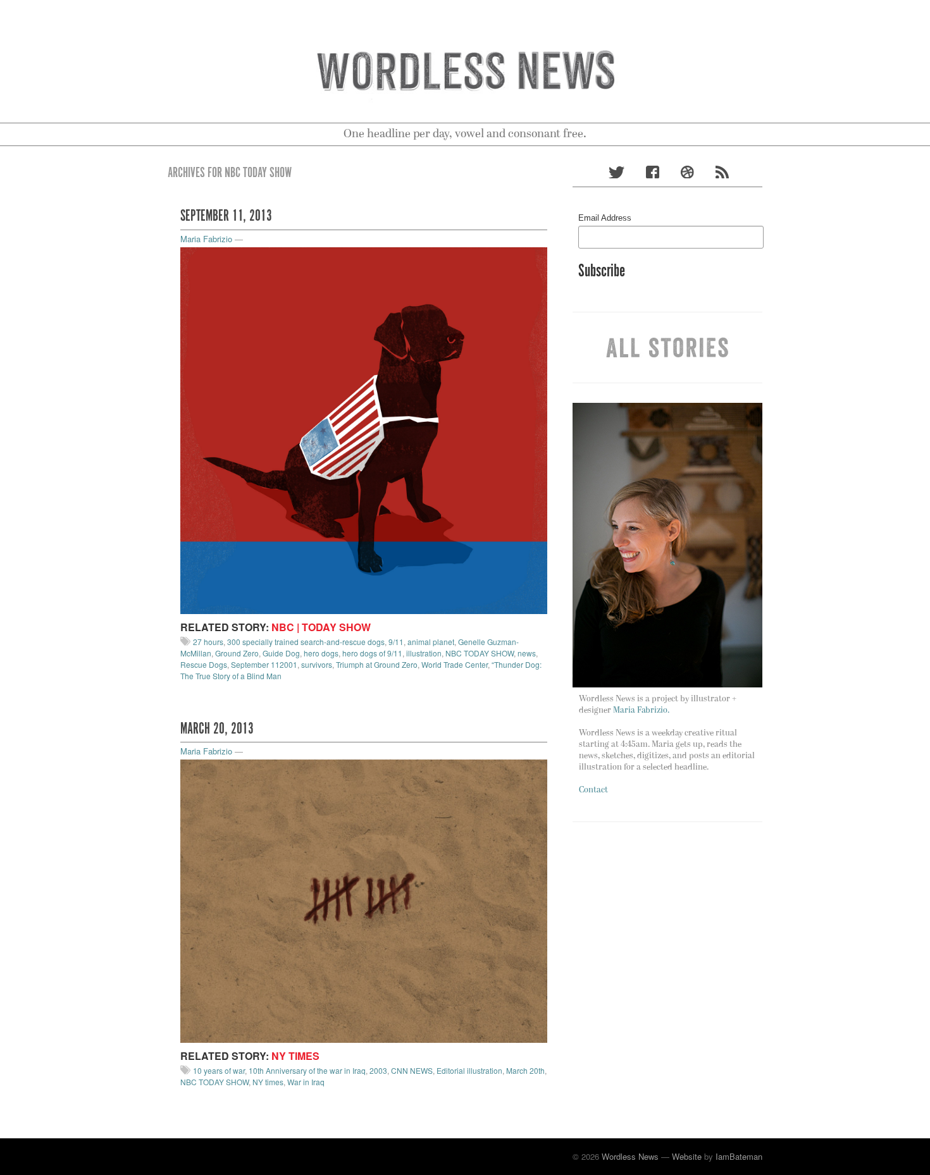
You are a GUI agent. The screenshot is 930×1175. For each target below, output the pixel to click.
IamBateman (739, 1156)
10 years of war (219, 1070)
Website (687, 1156)
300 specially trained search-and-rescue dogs (306, 641)
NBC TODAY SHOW (479, 653)
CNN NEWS (412, 1070)
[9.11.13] (363, 429)
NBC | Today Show (321, 627)
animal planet (430, 641)
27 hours (208, 641)
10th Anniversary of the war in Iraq (307, 1070)
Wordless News (630, 1156)
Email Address (604, 218)
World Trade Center (454, 664)
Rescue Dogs (203, 664)
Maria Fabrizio (206, 239)
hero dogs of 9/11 (372, 653)
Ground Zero (237, 653)
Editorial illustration (469, 1070)
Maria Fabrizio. (641, 710)
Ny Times (295, 1056)
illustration (424, 653)
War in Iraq (306, 1081)
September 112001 (264, 664)
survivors (316, 664)
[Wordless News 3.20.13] (363, 900)
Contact (593, 790)
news (527, 653)
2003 (378, 1070)
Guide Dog (281, 653)
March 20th (525, 1070)
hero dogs (321, 653)
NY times (267, 1081)
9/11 (396, 641)
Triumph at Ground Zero (377, 664)
